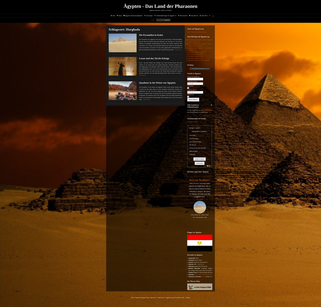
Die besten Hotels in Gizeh (195, 58)
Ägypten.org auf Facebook (173, 297)
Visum (203, 276)
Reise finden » (193, 99)
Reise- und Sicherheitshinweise (203, 274)
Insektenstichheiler (192, 122)
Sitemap (188, 297)
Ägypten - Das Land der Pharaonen (160, 6)
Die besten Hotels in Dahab (196, 56)
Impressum (153, 297)
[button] (200, 199)
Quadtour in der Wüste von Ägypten (157, 82)
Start (113, 15)
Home (153, 20)
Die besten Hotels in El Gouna (196, 52)
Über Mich (204, 15)
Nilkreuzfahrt (208, 110)
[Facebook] (209, 15)
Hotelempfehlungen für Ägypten (165, 15)
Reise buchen (183, 15)
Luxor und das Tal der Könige (154, 58)
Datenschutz (161, 297)
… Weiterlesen (178, 50)
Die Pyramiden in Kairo (151, 35)
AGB (183, 297)
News (120, 15)
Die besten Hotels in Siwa (195, 54)
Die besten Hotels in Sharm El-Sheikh (198, 60)
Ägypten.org (145, 297)
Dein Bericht (194, 15)
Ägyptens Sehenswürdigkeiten (133, 15)
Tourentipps (149, 15)
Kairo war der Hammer (199, 180)
